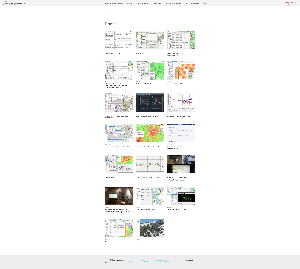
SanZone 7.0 (130, 3)
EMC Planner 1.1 (158, 3)
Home (106, 11)
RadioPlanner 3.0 (110, 3)
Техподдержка (194, 3)
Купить (204, 3)
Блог (186, 3)
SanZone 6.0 (144, 260)
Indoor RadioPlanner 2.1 (144, 3)
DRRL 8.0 (121, 3)
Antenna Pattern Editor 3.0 (174, 3)
